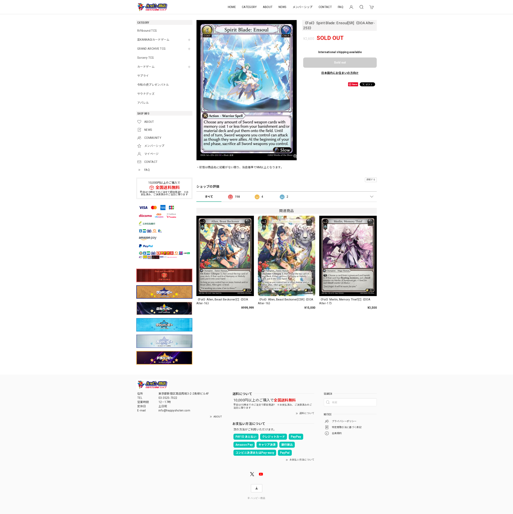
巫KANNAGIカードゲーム (153, 39)
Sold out (340, 62)
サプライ (143, 75)
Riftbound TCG (147, 30)
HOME (232, 7)
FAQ (340, 7)
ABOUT (268, 7)
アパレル (143, 102)
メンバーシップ (303, 7)
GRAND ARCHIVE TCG (151, 48)
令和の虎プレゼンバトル (153, 84)
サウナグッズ (146, 93)
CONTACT (325, 7)
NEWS (282, 7)
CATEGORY (249, 7)
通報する (370, 179)
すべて (209, 196)
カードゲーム (146, 66)
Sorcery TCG (145, 57)
